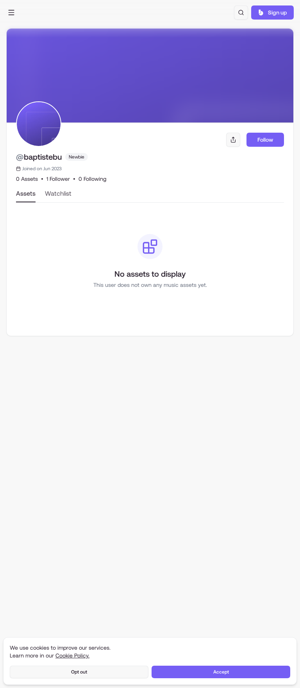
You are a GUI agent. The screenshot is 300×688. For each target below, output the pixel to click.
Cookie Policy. (72, 655)
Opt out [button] (79, 672)
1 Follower (58, 179)
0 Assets (27, 179)
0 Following (92, 179)
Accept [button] (221, 672)
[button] (11, 12)
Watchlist (58, 193)
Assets (26, 193)
